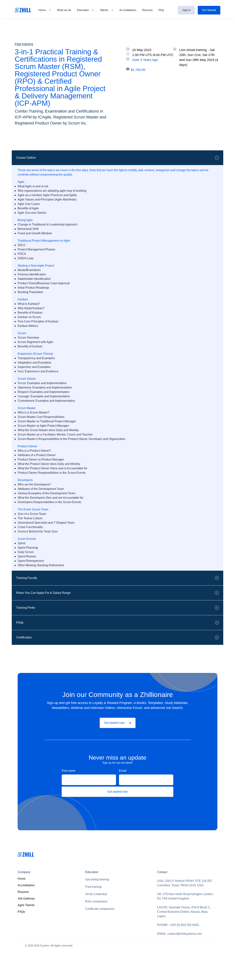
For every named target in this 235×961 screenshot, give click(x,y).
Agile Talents (26, 905)
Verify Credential (96, 894)
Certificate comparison (99, 908)
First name (68, 770)
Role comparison (96, 901)
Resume (23, 891)
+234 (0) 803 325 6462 (184, 924)
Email (122, 770)
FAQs (21, 911)
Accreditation (26, 885)
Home (22, 878)
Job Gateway (26, 898)
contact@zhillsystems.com (184, 933)
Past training (93, 886)
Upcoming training (97, 879)
